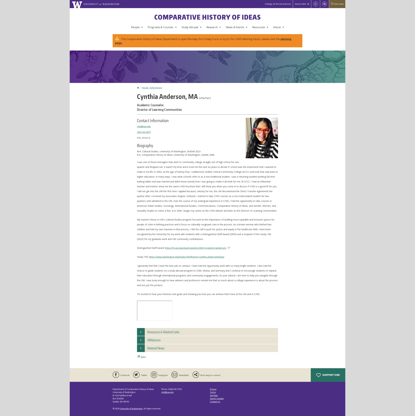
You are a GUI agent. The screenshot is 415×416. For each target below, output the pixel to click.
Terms (213, 392)
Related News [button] (155, 348)
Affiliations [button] (153, 340)
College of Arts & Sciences (278, 4)
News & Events (235, 27)
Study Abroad (190, 27)
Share (143, 356)
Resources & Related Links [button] (163, 332)
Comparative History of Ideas (207, 17)
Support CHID (331, 375)
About (277, 27)
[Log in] (315, 4)
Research (212, 27)
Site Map (214, 395)
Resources (258, 27)
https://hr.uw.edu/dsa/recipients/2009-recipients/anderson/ (195, 247)
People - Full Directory (152, 87)
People (135, 27)
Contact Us (215, 401)
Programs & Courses (160, 27)
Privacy (213, 389)
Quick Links (300, 4)
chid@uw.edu (144, 126)
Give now (338, 4)
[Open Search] (324, 4)
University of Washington (131, 408)
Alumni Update (217, 398)
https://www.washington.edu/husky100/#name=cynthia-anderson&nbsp (186, 256)
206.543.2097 (144, 132)
